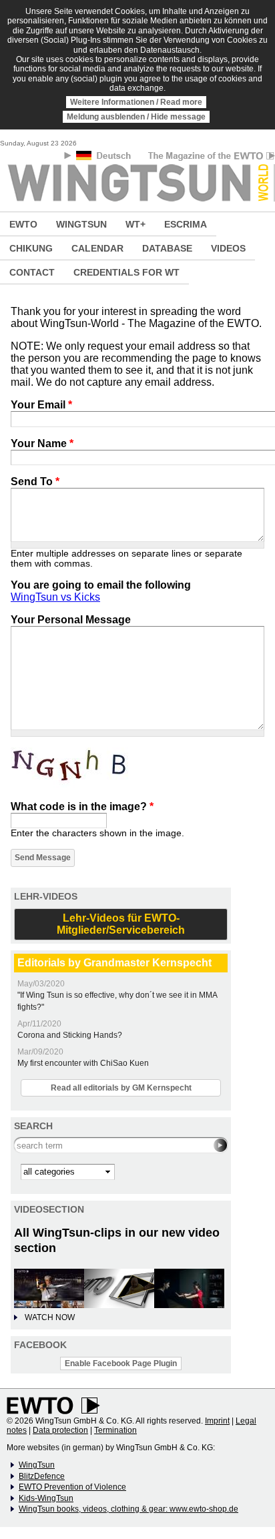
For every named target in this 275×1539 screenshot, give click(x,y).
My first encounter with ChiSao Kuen (83, 1063)
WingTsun (37, 1465)
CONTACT (32, 272)
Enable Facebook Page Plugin (121, 1363)
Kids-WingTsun (46, 1498)
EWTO (23, 224)
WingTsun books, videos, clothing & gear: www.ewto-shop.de (128, 1509)
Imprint (217, 1421)
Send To (35, 481)
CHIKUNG (31, 248)
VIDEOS (228, 248)
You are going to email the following (101, 585)
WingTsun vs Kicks (55, 597)
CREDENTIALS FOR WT (126, 272)
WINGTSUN (81, 224)
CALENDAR (97, 248)
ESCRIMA (185, 224)
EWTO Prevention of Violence (72, 1487)
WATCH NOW (50, 1317)
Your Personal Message (71, 619)
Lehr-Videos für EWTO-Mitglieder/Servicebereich (121, 924)
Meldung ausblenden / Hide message (136, 116)
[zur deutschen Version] (104, 158)
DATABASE (167, 248)
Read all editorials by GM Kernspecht (121, 1088)
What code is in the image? (82, 806)
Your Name (42, 443)
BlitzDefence (42, 1476)
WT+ (135, 224)
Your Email (41, 404)
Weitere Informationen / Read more (136, 102)
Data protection (60, 1430)
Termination (115, 1430)
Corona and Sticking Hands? (69, 1035)
